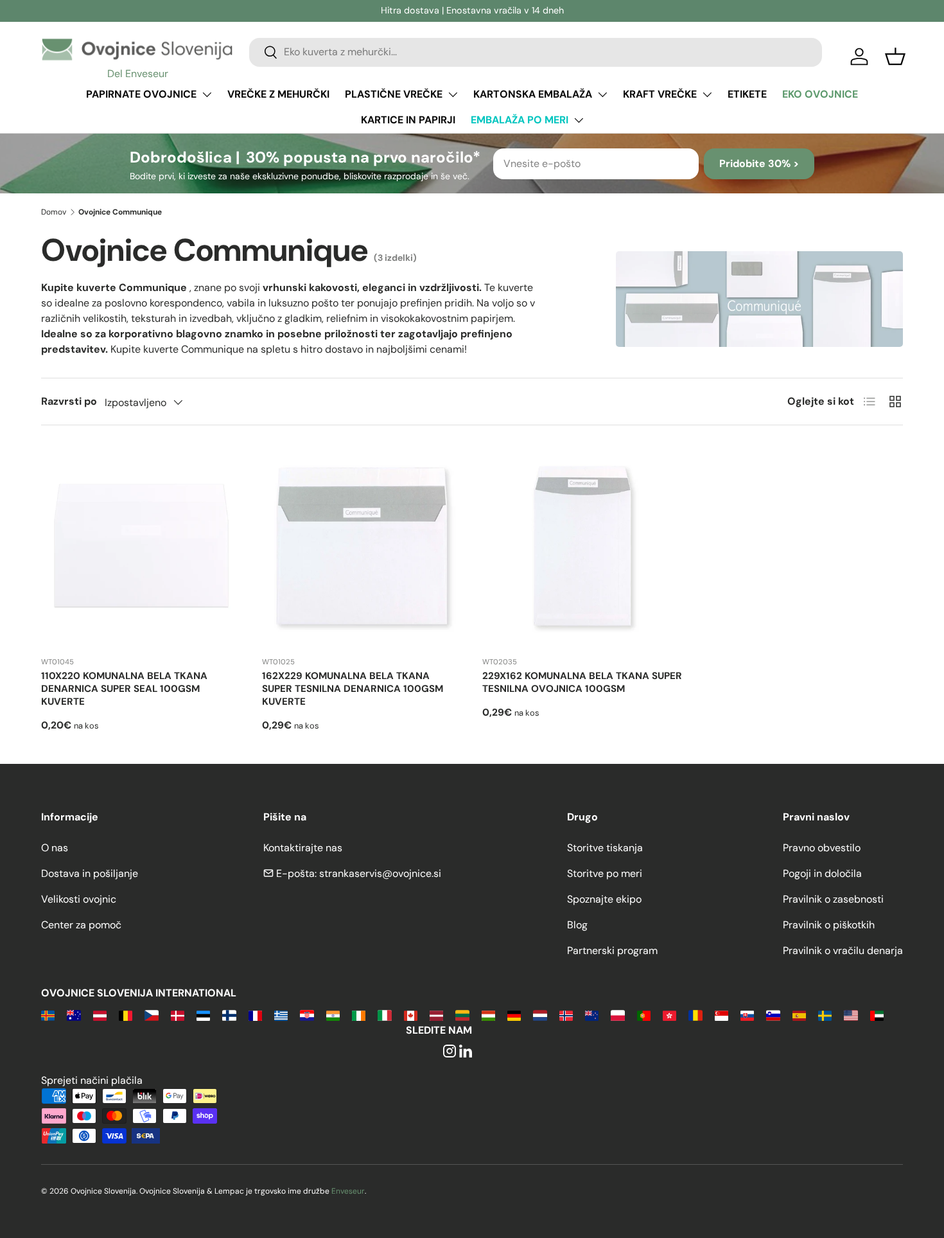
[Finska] (229, 1014)
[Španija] (799, 1014)
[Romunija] (695, 1014)
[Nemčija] (514, 1014)
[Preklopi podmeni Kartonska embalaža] (602, 94)
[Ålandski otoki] (48, 1014)
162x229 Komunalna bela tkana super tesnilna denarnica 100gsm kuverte (352, 688)
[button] (895, 56)
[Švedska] (825, 1014)
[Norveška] (566, 1014)
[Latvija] (436, 1014)
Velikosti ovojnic (78, 899)
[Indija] (333, 1014)
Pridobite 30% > (759, 163)
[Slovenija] (773, 1014)
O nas (54, 847)
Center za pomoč (81, 925)
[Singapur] (721, 1014)
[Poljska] (617, 1014)
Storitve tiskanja (605, 847)
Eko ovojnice (820, 94)
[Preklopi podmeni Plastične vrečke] (452, 94)
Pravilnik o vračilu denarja (843, 950)
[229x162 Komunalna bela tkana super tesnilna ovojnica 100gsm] (582, 546)
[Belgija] (125, 1014)
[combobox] (535, 51)
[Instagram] (449, 1052)
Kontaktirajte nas (302, 847)
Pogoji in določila (822, 873)
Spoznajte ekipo (604, 899)
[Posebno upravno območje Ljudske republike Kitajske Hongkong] (669, 1014)
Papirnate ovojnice (141, 94)
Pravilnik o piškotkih (829, 925)
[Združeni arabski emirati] (877, 1014)
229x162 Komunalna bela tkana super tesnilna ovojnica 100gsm (582, 682)
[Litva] (462, 1014)
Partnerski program (612, 950)
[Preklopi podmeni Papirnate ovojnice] (206, 94)
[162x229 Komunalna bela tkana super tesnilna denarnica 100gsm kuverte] (362, 546)
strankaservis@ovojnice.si (380, 873)
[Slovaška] (747, 1014)
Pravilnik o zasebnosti (833, 899)
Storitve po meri (604, 873)
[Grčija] (281, 1014)
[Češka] (151, 1014)
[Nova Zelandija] (592, 1014)
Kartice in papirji (408, 120)
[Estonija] (203, 1014)
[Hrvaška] (306, 1014)
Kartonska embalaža (532, 94)
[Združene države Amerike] (850, 1014)
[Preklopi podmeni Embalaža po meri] (578, 120)
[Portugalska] (644, 1014)
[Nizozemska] (539, 1014)
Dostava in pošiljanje (89, 873)
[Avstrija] (100, 1014)
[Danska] (177, 1014)
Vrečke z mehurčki (278, 94)
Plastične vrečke (393, 94)
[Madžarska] (488, 1014)
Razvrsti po (69, 401)
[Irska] (358, 1014)
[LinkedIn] (465, 1052)
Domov (53, 212)
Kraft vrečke (660, 94)
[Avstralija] (73, 1014)
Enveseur (348, 1191)
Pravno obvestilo (822, 847)
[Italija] (384, 1014)
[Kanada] (410, 1014)
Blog (577, 925)
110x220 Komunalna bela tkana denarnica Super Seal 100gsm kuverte (124, 688)
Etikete (747, 94)
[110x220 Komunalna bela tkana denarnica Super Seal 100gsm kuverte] (141, 546)
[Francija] (255, 1014)
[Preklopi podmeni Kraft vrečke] (707, 94)
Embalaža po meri (519, 120)
